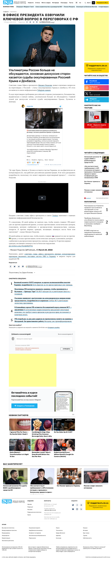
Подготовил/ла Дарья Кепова (21, 272)
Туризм (85, 535)
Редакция (30, 507)
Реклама (29, 509)
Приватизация (6, 538)
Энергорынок (5, 535)
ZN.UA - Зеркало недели (96, 125)
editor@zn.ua (53, 518)
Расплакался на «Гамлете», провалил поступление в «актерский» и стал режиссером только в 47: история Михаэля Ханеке (94, 209)
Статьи (37, 2)
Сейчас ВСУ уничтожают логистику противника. (42, 300)
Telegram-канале (44, 90)
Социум (85, 528)
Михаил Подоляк (45, 85)
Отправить (66, 349)
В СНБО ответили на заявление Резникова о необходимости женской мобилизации (93, 233)
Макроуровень (6, 533)
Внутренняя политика (8, 528)
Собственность (87, 538)
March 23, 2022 (46, 250)
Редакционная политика (34, 512)
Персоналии (32, 538)
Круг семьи (86, 533)
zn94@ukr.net (47, 514)
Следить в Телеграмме (25, 406)
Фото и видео (46, 2)
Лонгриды (64, 2)
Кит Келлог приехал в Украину (92, 182)
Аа (93, 2)
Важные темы (8, 6)
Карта (29, 515)
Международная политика (9, 530)
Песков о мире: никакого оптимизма (93, 191)
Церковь (58, 535)
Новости (31, 2)
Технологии (59, 530)
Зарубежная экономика (35, 530)
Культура (58, 538)
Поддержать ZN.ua (102, 2)
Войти (89, 2)
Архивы (29, 504)
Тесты (71, 2)
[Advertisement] (32, 370)
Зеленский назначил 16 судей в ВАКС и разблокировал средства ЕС (92, 159)
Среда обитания (60, 533)
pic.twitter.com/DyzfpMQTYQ (21, 246)
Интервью (55, 2)
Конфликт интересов (35, 533)
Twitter (55, 215)
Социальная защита (34, 528)
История (85, 530)
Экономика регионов (8, 540)
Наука (57, 528)
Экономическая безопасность (37, 535)
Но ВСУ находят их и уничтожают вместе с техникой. (42, 291)
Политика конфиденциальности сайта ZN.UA (98, 557)
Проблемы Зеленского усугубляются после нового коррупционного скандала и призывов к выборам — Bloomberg (94, 222)
